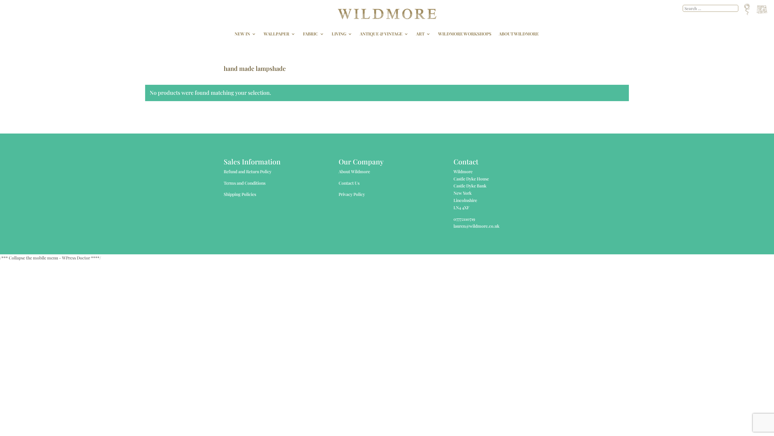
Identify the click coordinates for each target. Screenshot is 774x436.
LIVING (339, 34)
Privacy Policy (352, 194)
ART (420, 34)
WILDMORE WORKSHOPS (464, 34)
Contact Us (349, 183)
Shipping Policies (240, 194)
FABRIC (310, 34)
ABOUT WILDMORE (519, 34)
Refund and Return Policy (248, 171)
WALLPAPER (276, 34)
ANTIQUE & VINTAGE (381, 34)
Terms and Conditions (244, 183)
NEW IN (242, 34)
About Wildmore (354, 171)
